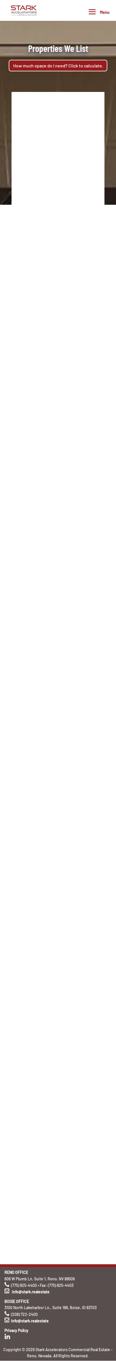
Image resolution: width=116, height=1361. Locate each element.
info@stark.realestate (31, 1291)
